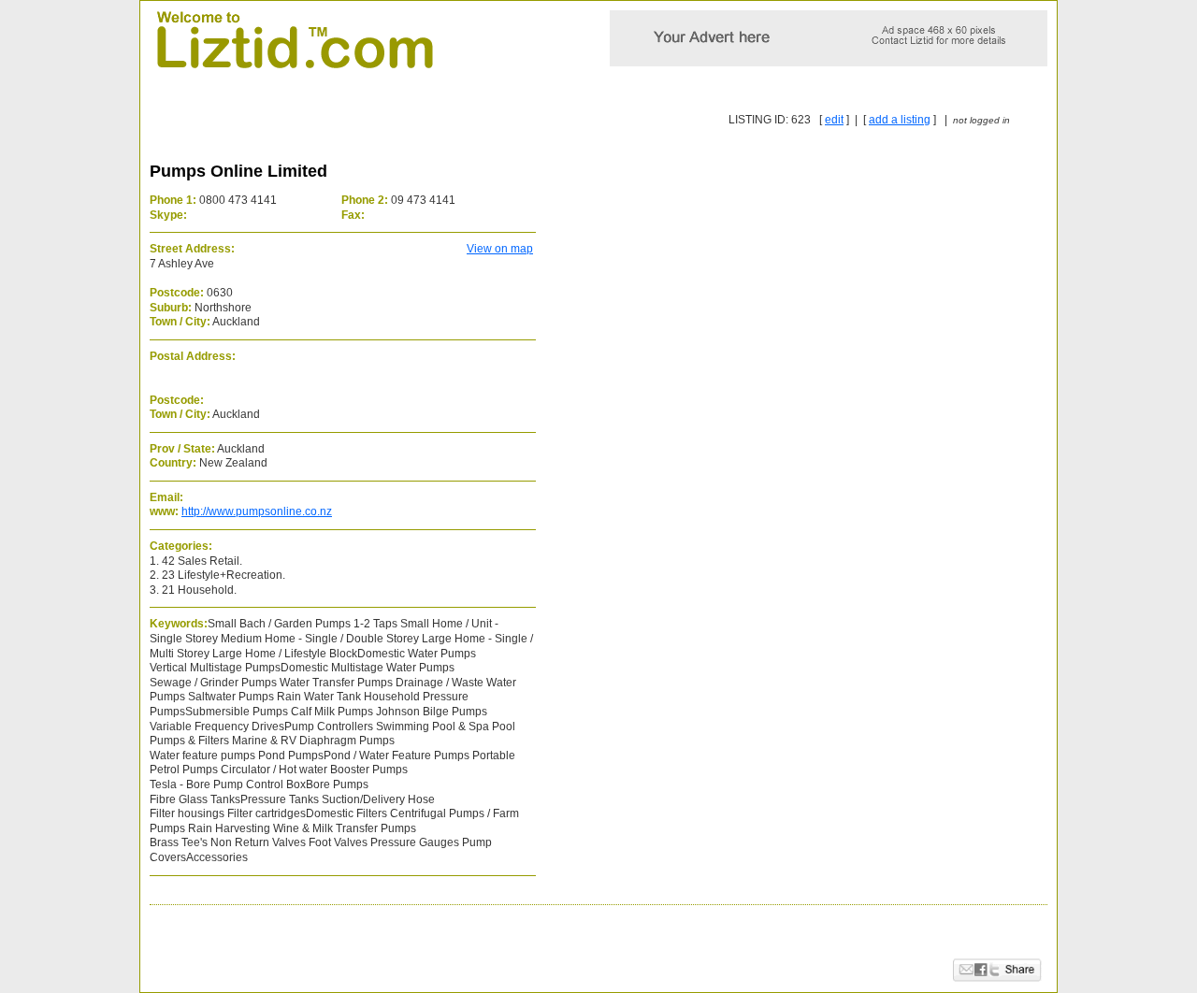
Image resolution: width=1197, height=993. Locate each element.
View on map (500, 248)
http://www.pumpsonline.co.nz (256, 511)
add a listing (899, 119)
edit (834, 119)
